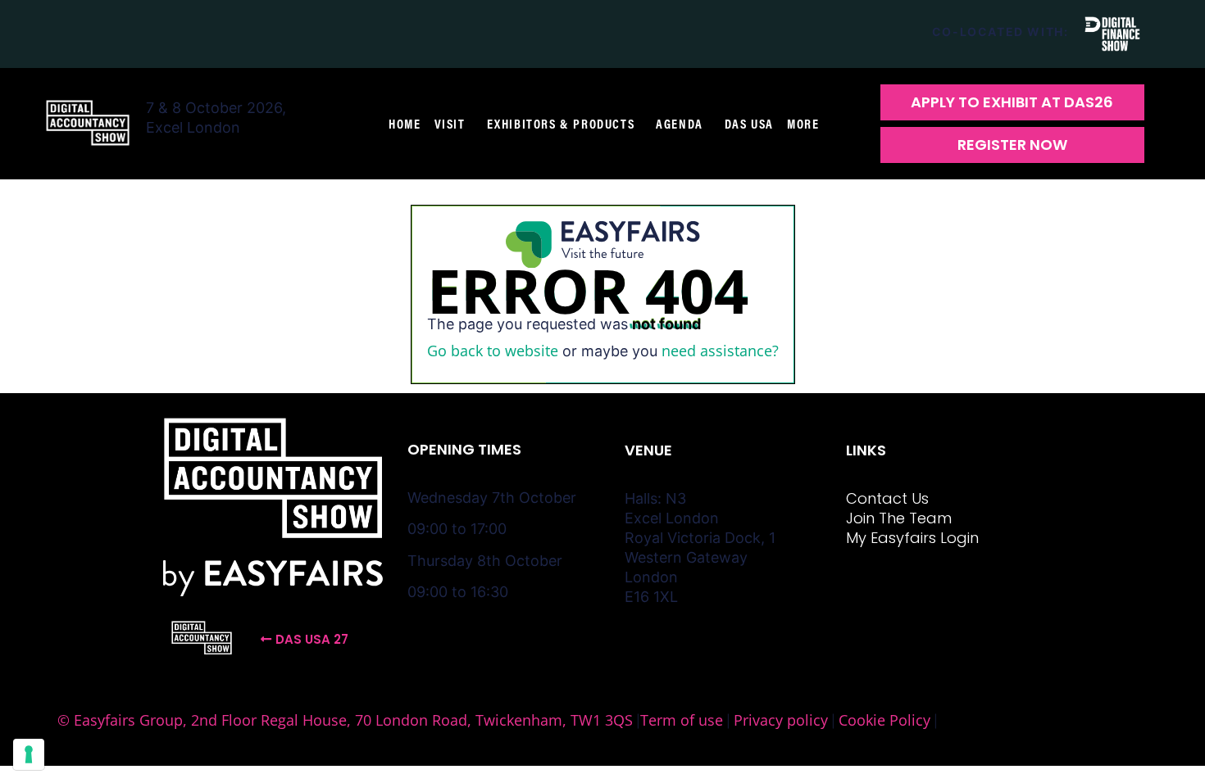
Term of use (681, 720)
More (803, 123)
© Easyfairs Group (120, 720)
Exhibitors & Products (561, 123)
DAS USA (749, 123)
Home (405, 123)
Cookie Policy (884, 720)
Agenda (679, 123)
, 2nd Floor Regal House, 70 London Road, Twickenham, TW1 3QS (408, 720)
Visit (450, 123)
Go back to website (492, 350)
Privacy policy (781, 720)
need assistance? (720, 350)
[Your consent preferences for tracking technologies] (28, 754)
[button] (1012, 102)
